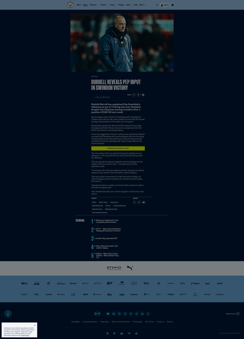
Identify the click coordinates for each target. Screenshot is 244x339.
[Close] (35, 325)
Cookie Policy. (25, 335)
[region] (19, 329)
